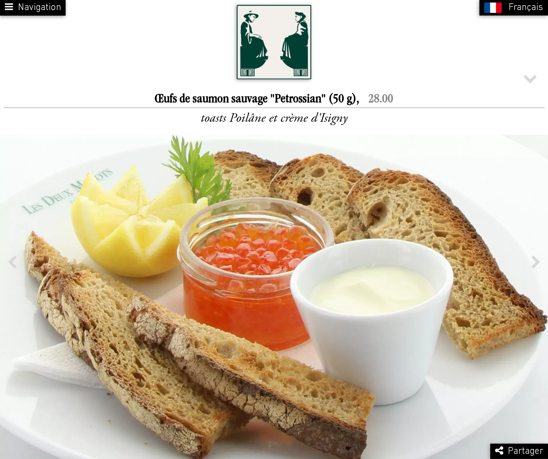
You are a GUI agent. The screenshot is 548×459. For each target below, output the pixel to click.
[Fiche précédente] (12, 262)
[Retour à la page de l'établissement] (274, 42)
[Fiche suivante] (536, 262)
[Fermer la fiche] (530, 78)
